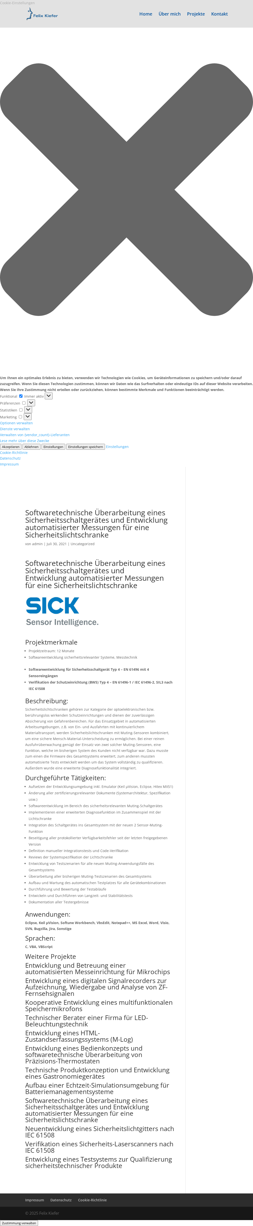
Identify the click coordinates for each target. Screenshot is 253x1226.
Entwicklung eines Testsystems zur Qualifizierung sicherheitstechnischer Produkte (98, 1162)
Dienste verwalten (15, 429)
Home (145, 14)
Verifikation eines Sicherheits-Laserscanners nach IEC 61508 (99, 1147)
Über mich (170, 14)
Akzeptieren (11, 447)
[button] (126, 190)
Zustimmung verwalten (19, 1223)
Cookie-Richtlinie (14, 452)
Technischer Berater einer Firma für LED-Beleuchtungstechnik (86, 1020)
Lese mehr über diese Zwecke (24, 440)
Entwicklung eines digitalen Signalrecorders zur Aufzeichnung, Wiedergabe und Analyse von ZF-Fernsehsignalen (96, 987)
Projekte (196, 14)
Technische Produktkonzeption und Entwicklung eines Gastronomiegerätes (97, 1073)
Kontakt (219, 14)
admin (37, 543)
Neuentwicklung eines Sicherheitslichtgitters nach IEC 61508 (99, 1131)
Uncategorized (83, 543)
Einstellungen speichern (85, 447)
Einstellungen (53, 447)
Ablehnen (31, 447)
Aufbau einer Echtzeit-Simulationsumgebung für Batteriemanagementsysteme (97, 1088)
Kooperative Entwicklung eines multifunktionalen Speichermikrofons (99, 1005)
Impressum (9, 464)
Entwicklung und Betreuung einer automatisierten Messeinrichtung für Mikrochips (97, 968)
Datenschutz (10, 458)
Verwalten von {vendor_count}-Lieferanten (35, 434)
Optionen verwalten (16, 423)
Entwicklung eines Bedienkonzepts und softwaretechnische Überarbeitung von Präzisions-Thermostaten (84, 1054)
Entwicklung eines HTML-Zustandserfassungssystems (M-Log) (79, 1036)
